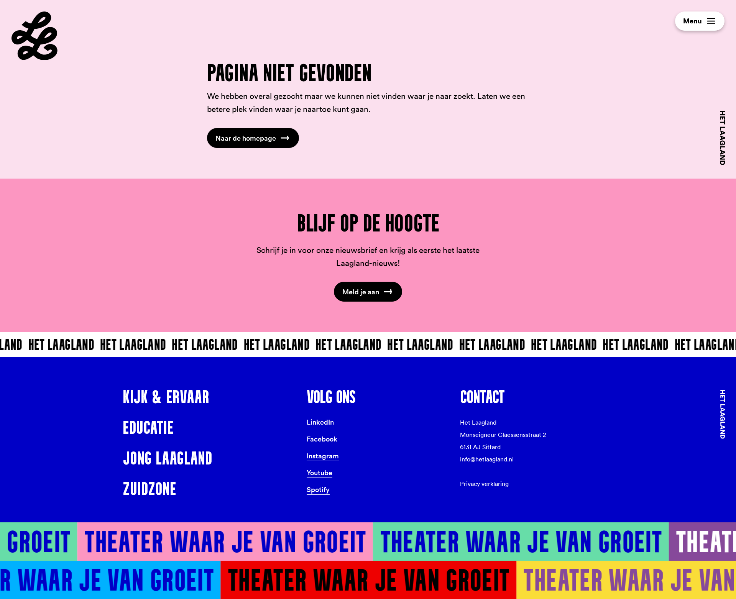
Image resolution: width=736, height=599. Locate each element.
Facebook (322, 439)
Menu (692, 20)
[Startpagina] (35, 35)
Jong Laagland (167, 458)
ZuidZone (149, 488)
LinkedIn (320, 422)
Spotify (318, 489)
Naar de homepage (245, 138)
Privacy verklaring (484, 483)
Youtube (319, 472)
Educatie (148, 427)
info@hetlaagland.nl (487, 459)
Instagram (323, 455)
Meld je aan (360, 291)
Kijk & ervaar (166, 396)
